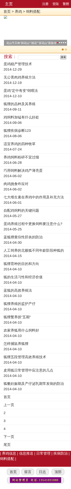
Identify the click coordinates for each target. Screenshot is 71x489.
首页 (7, 12)
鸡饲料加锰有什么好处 (21, 117)
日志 (42, 472)
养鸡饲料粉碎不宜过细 (21, 157)
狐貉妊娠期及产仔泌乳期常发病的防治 (34, 384)
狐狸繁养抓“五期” (17, 317)
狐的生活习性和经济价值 (23, 277)
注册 (45, 4)
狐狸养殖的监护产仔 (20, 304)
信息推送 (26, 453)
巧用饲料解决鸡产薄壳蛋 (23, 171)
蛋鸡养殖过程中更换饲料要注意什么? (33, 224)
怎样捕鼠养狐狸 (16, 344)
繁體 (66, 4)
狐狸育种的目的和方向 (21, 264)
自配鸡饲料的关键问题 (21, 210)
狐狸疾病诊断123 (17, 131)
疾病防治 (60, 453)
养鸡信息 (9, 453)
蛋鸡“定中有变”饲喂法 (21, 91)
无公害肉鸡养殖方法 (20, 77)
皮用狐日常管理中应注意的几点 (28, 370)
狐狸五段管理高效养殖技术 (25, 357)
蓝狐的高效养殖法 (18, 290)
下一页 (9, 437)
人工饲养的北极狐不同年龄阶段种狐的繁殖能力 (34, 250)
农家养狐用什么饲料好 (21, 330)
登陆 (55, 4)
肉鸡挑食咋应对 (16, 184)
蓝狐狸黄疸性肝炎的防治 (23, 237)
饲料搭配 (33, 12)
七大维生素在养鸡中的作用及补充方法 (34, 197)
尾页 (7, 445)
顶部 (58, 472)
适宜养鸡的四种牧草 (20, 144)
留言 (27, 472)
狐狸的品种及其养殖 (20, 104)
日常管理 (43, 453)
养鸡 (18, 12)
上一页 (9, 405)
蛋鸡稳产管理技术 (18, 64)
